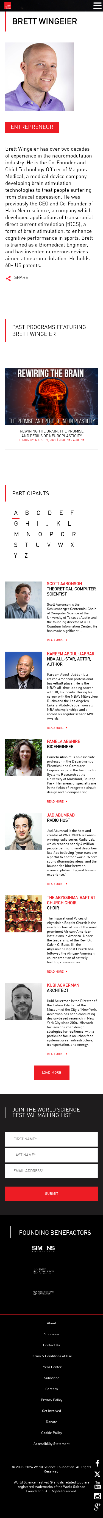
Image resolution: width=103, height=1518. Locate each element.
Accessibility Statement (51, 1444)
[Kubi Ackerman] (23, 1001)
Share (21, 278)
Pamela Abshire (63, 744)
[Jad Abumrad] (23, 831)
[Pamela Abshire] (23, 757)
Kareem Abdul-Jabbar (70, 659)
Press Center (51, 1367)
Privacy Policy (51, 1400)
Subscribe (51, 1378)
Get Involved (51, 1411)
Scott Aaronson (71, 589)
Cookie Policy (51, 1433)
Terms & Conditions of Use (51, 1356)
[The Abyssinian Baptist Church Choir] (23, 913)
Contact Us (51, 1345)
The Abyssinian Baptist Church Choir (71, 903)
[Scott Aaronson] (23, 600)
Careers (51, 1389)
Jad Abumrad (61, 818)
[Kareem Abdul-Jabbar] (23, 670)
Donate (51, 1422)
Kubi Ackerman (63, 988)
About (51, 1323)
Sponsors (51, 1334)
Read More (55, 640)
